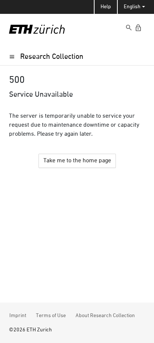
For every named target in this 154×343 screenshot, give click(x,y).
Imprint (17, 315)
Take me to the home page (77, 161)
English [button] (132, 6)
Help (106, 6)
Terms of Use (51, 315)
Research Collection (51, 56)
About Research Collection (105, 315)
